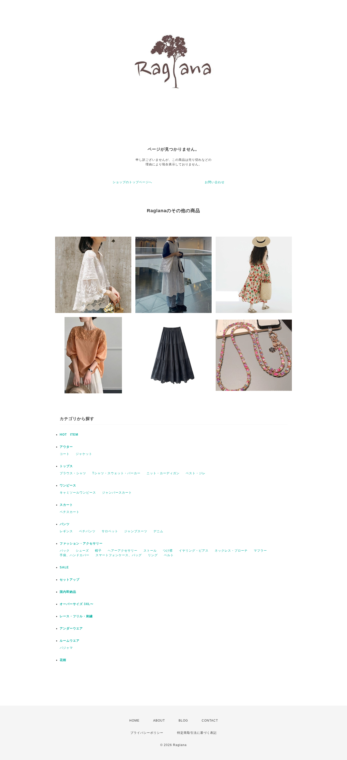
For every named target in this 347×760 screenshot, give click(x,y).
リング (153, 555)
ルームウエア (70, 640)
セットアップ (70, 579)
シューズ (82, 550)
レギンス (66, 531)
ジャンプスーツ (135, 531)
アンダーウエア (71, 628)
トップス (66, 466)
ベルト (169, 555)
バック (65, 550)
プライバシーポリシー (146, 733)
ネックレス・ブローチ (231, 550)
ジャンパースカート (117, 492)
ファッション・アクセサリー (81, 543)
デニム (158, 531)
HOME (134, 720)
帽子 (98, 550)
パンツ (65, 524)
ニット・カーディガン (163, 473)
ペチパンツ (87, 531)
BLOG (183, 720)
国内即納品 (68, 592)
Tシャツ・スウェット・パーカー (116, 473)
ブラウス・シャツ (73, 473)
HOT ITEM (69, 434)
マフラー (260, 550)
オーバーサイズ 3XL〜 (76, 604)
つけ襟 (168, 550)
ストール (150, 550)
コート (65, 454)
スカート (66, 505)
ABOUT (159, 720)
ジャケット (84, 454)
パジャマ (66, 648)
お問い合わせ (215, 182)
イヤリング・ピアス (194, 550)
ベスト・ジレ (196, 473)
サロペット (110, 531)
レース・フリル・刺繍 (76, 616)
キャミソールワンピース (78, 492)
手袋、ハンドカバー (74, 555)
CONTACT (210, 720)
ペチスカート (70, 512)
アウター (66, 447)
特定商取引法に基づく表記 (197, 733)
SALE (64, 567)
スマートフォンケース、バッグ (119, 555)
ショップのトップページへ (132, 182)
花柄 (63, 660)
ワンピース (68, 485)
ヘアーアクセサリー (122, 550)
